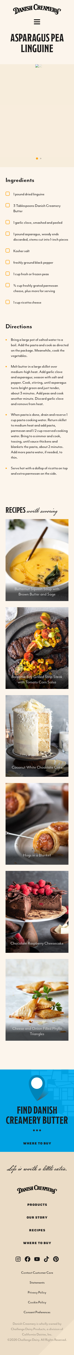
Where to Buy (37, 1243)
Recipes (37, 1230)
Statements (37, 1283)
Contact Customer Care (37, 1273)
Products (37, 1205)
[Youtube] (37, 1259)
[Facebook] (27, 1259)
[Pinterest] (56, 1259)
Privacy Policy (37, 1292)
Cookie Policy (37, 1302)
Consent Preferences (37, 1312)
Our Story (37, 1218)
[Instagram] (18, 1259)
